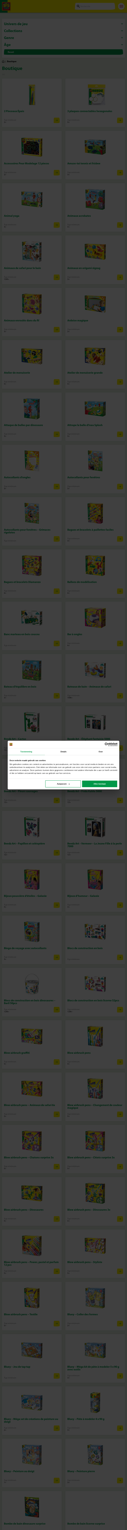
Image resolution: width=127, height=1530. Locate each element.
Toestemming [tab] (26, 751)
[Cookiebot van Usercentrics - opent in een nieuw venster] (106, 744)
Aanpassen (62, 784)
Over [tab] (101, 751)
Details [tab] (64, 751)
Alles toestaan (100, 784)
